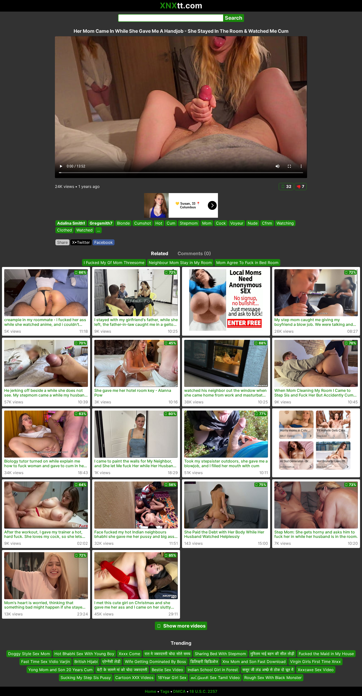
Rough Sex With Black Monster (273, 677)
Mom (207, 223)
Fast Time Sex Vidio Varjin (45, 661)
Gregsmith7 (101, 223)
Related (159, 253)
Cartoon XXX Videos (134, 677)
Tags (164, 691)
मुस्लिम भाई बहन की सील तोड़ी (272, 653)
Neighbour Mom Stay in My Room (180, 262)
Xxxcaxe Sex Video (316, 669)
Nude (253, 223)
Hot (158, 223)
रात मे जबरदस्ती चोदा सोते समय (167, 653)
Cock (221, 223)
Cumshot (142, 223)
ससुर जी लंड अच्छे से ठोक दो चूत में (267, 669)
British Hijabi (86, 661)
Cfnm (267, 223)
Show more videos (184, 626)
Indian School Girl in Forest (213, 669)
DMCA (179, 691)
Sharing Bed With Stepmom (220, 653)
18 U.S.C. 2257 (203, 691)
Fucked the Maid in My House (326, 653)
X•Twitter (81, 242)
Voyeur (236, 223)
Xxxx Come (129, 653)
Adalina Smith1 (71, 223)
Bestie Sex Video (167, 669)
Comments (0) (194, 253)
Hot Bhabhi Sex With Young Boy (84, 653)
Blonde (123, 223)
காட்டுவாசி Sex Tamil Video (215, 677)
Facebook (103, 242)
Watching (285, 223)
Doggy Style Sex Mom (29, 653)
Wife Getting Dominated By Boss (155, 661)
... (98, 230)
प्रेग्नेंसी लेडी (111, 661)
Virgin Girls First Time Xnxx (315, 661)
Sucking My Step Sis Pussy (86, 677)
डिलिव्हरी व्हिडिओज (204, 661)
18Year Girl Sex (172, 677)
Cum (171, 223)
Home (150, 691)
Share (62, 242)
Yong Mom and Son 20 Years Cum (60, 669)
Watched (84, 230)
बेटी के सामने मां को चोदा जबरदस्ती (122, 669)
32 (288, 186)
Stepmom (189, 223)
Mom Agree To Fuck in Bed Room (247, 262)
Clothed (64, 230)
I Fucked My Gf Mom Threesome (114, 262)
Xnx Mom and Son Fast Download (254, 661)
